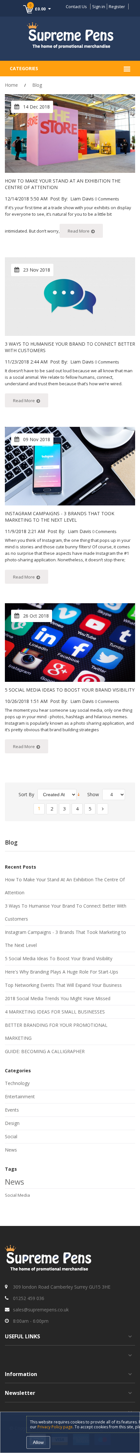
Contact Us (76, 6)
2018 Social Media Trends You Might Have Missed (57, 998)
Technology (17, 1083)
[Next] (102, 808)
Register (117, 6)
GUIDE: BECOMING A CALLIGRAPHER (45, 1051)
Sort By (26, 794)
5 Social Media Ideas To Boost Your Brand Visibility (69, 690)
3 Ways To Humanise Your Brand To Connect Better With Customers (65, 912)
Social (11, 1136)
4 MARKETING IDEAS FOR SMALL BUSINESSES (55, 1012)
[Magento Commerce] (70, 35)
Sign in (98, 6)
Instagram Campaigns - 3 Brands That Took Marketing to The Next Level (59, 516)
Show (93, 794)
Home (11, 85)
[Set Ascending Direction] (78, 794)
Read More (79, 231)
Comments (108, 199)
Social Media (17, 1195)
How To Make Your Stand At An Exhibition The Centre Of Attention (65, 886)
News (11, 1150)
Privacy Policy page (55, 1427)
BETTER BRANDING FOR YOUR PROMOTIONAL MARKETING (56, 1031)
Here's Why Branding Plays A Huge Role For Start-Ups (61, 972)
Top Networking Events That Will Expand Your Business (63, 985)
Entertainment (20, 1096)
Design (12, 1123)
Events (12, 1110)
